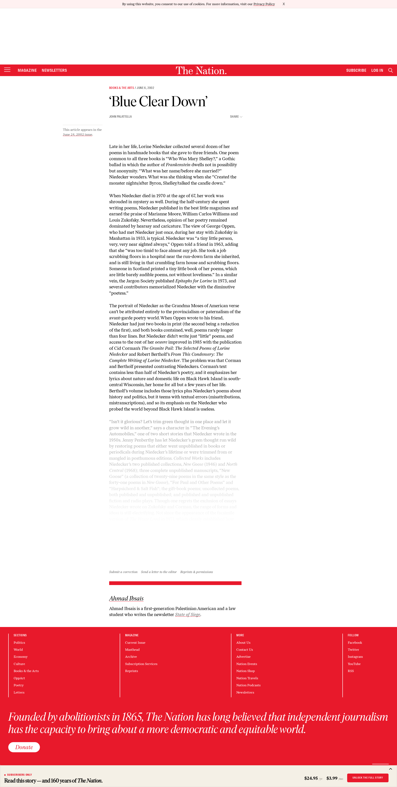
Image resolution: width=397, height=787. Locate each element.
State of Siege (187, 614)
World (18, 650)
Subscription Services (141, 664)
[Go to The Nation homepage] (201, 70)
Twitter (353, 650)
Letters (19, 692)
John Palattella (120, 117)
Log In (377, 70)
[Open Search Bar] (390, 70)
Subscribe (356, 70)
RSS (351, 671)
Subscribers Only (19, 774)
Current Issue (135, 643)
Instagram (355, 657)
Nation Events (246, 664)
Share (234, 116)
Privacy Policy (264, 4)
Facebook (355, 643)
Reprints (131, 671)
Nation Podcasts (248, 685)
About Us (243, 643)
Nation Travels (247, 678)
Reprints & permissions (196, 572)
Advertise (243, 657)
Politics (19, 643)
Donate (24, 747)
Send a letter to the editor (159, 572)
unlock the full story (368, 777)
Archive (131, 657)
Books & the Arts (121, 88)
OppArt (19, 678)
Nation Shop (245, 671)
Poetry (19, 685)
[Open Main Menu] (7, 70)
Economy (21, 657)
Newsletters (54, 70)
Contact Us (244, 650)
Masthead (132, 650)
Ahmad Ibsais (126, 598)
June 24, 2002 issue (77, 134)
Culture (19, 664)
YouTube (354, 664)
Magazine (27, 70)
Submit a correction (123, 572)
